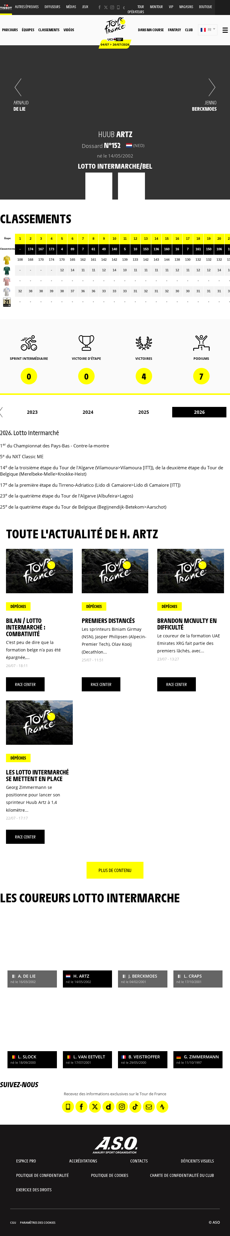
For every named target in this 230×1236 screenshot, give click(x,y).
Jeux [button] (85, 7)
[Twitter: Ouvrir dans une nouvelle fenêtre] (106, 7)
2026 (199, 412)
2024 (88, 412)
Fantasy (174, 29)
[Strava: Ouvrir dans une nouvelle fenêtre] (162, 1107)
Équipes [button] (28, 29)
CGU (13, 1223)
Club (189, 29)
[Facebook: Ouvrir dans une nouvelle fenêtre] (99, 7)
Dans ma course (151, 29)
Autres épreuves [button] (27, 7)
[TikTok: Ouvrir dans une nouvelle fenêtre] (135, 1107)
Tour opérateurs (136, 9)
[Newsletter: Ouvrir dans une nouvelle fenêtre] (149, 1107)
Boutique (205, 7)
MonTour (156, 7)
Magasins (186, 7)
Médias (71, 7)
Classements (48, 29)
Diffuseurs (52, 7)
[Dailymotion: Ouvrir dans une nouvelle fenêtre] (108, 1107)
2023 (32, 412)
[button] (207, 29)
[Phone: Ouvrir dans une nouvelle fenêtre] (118, 7)
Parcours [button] (10, 29)
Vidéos (68, 29)
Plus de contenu (115, 870)
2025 (143, 412)
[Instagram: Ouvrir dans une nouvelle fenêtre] (112, 7)
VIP (171, 7)
